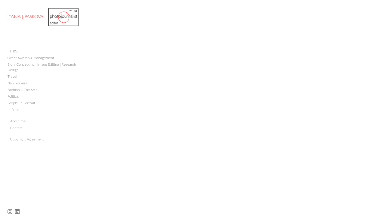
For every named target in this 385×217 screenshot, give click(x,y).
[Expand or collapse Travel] (21, 76)
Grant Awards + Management (31, 57)
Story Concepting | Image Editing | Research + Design (43, 67)
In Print (13, 109)
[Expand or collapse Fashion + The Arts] (41, 89)
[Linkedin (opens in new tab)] (17, 211)
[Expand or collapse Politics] (23, 96)
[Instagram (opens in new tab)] (10, 211)
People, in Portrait (21, 103)
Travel (12, 76)
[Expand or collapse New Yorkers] (31, 83)
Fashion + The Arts (22, 89)
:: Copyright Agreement (26, 139)
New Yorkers (17, 83)
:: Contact (15, 127)
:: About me (17, 121)
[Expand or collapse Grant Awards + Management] (58, 57)
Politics (13, 96)
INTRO (13, 51)
